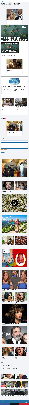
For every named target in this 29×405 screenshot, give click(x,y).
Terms (3, 400)
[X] (3, 118)
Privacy (1, 400)
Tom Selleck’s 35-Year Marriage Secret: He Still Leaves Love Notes (10, 368)
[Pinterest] (5, 118)
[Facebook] (1, 118)
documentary (3, 113)
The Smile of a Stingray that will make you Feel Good (8, 365)
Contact (6, 400)
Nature (6, 113)
